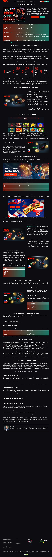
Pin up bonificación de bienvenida (31, 226)
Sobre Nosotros (18, 544)
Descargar (41, 1)
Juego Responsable (18, 543)
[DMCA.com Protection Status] (26, 554)
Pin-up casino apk (44, 289)
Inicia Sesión (46, 1)
